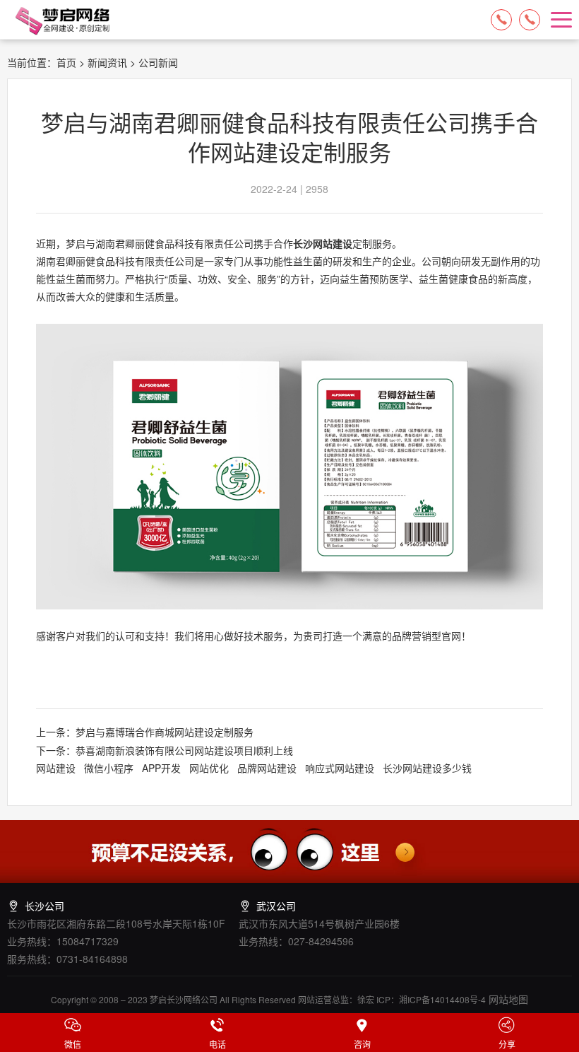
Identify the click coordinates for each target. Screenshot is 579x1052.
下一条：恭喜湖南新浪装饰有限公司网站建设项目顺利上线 (164, 750)
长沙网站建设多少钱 (427, 768)
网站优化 (209, 768)
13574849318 (529, 19)
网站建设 (56, 768)
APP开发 (161, 768)
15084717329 (501, 19)
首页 (66, 62)
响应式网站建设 (339, 768)
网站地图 (507, 999)
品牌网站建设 (267, 768)
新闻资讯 (107, 62)
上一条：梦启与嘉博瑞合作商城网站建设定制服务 (144, 732)
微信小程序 (108, 768)
